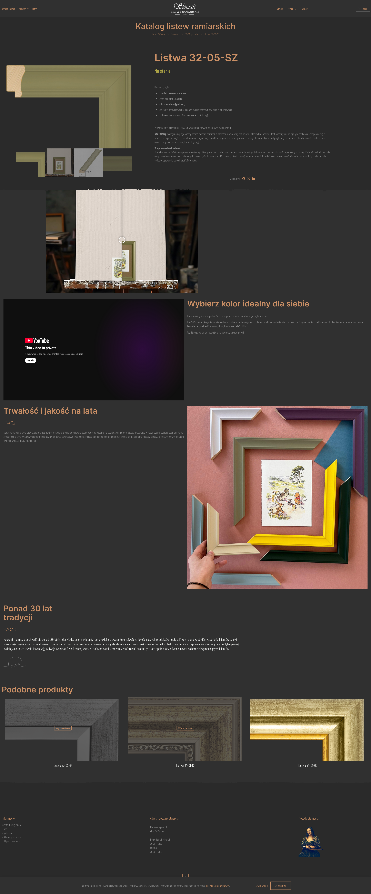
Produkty (22, 8)
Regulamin (7, 833)
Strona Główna (158, 34)
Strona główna (8, 8)
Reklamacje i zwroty (11, 837)
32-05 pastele (191, 34)
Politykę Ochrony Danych (217, 885)
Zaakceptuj (280, 885)
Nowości (175, 34)
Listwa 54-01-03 (307, 765)
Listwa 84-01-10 (185, 765)
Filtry (34, 8)
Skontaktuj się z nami (12, 825)
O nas (4, 829)
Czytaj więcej (262, 885)
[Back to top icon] (185, 877)
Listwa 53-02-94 (62, 765)
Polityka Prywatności (11, 841)
